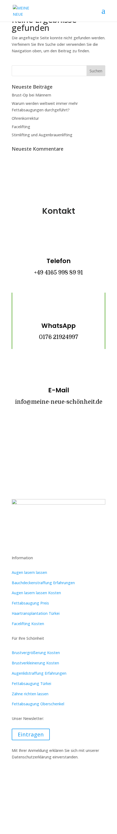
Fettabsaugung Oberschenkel (38, 703)
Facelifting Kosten (28, 623)
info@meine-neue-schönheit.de (58, 402)
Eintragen (31, 734)
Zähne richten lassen (30, 693)
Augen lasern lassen (29, 572)
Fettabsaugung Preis (30, 603)
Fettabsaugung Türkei (31, 683)
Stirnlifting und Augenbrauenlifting (42, 134)
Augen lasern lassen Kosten (36, 592)
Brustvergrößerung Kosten (36, 652)
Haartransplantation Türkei (36, 613)
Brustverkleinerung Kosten (35, 662)
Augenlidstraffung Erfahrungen (39, 673)
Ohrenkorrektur (25, 118)
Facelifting (21, 126)
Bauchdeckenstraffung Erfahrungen (43, 582)
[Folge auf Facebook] (42, 437)
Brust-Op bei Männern (31, 95)
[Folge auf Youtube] (75, 437)
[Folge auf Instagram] (58, 437)
